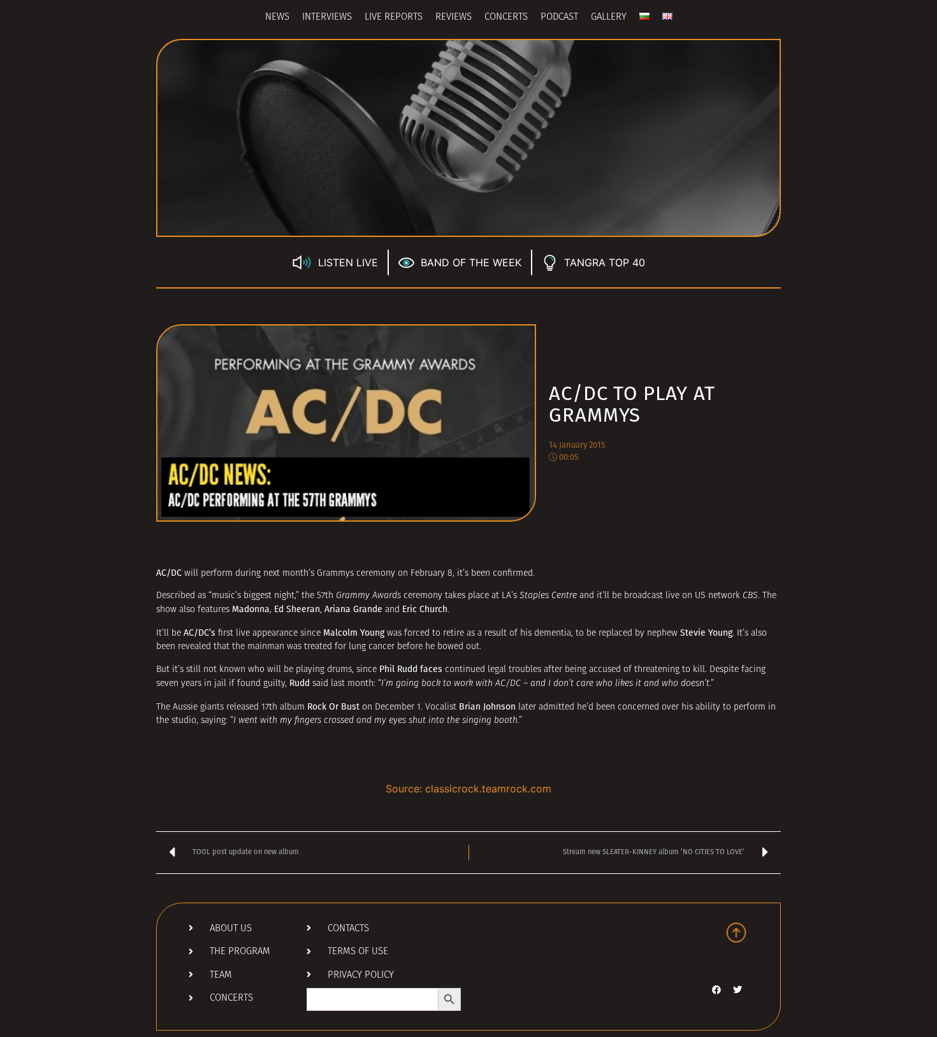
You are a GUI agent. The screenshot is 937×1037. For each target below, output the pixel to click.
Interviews (327, 17)
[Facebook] (716, 990)
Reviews (453, 17)
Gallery (609, 17)
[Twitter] (737, 990)
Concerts (506, 17)
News (277, 17)
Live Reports (394, 17)
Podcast (559, 17)
